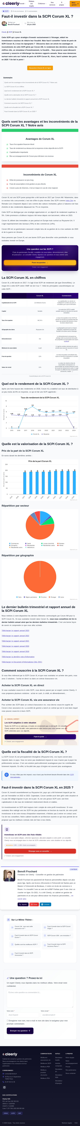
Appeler (24, 904)
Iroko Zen (69, 201)
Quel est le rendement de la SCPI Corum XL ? (19, 91)
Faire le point (40, 737)
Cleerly (4, 32)
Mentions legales (67, 1123)
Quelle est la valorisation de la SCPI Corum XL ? (20, 95)
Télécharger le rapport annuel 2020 (15, 646)
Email (35, 904)
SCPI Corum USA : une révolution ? (59, 935)
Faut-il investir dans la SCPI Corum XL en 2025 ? (20, 111)
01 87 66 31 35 (10, 1082)
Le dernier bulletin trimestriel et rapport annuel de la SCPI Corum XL (26, 99)
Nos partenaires (71, 1070)
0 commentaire (32, 11)
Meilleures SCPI (46, 1063)
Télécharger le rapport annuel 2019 (15, 651)
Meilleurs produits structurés (44, 1072)
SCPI (6, 11)
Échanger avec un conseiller (40, 851)
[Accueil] (10, 4)
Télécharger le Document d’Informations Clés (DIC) (22, 662)
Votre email (45, 1011)
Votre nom (10, 1011)
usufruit (66, 341)
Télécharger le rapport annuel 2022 (15, 636)
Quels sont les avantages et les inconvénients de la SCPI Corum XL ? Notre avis (30, 82)
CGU (76, 1123)
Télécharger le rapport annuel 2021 (15, 641)
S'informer (41, 3)
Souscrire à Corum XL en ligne (40, 68)
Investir (21, 3)
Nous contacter (71, 1073)
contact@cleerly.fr (11, 1074)
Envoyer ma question (19, 1031)
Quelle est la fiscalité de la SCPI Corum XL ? (19, 107)
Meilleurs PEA (45, 1078)
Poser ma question (40, 262)
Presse (68, 1066)
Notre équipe (70, 1057)
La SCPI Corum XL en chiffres (14, 86)
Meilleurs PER (45, 1066)
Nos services (52, 4)
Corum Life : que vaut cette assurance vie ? (24, 927)
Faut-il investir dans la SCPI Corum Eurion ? (26, 936)
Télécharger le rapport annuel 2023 (15, 631)
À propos (61, 4)
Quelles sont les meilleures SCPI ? (26, 944)
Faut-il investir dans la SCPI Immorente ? (24, 954)
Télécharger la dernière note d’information (18, 657)
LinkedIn (46, 904)
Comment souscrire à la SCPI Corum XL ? (18, 103)
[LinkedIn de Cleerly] (4, 1087)
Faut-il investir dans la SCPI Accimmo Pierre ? (56, 945)
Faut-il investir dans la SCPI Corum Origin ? (59, 927)
